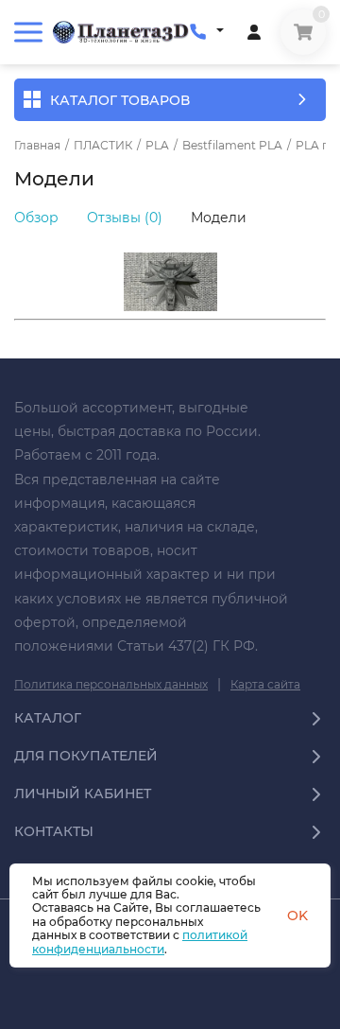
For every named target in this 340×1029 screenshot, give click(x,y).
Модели (218, 217)
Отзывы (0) (124, 217)
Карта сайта (265, 684)
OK (297, 915)
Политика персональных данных (111, 684)
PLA (157, 145)
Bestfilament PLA (232, 145)
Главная (37, 145)
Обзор (36, 217)
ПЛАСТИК (103, 145)
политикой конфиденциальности (139, 941)
